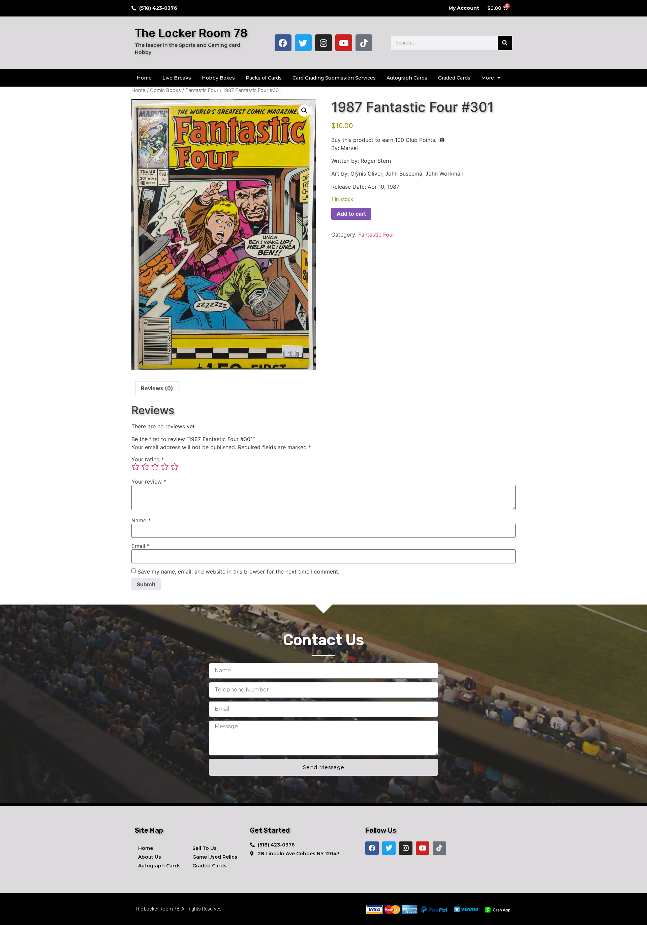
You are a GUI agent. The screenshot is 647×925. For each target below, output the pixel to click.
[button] (304, 110)
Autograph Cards (407, 78)
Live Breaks (176, 78)
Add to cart (351, 213)
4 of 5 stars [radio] (165, 467)
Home (144, 78)
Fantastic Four (201, 90)
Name (141, 520)
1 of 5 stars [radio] (135, 467)
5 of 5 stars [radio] (175, 467)
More (487, 78)
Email (140, 546)
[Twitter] (303, 42)
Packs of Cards (264, 78)
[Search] (505, 43)
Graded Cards (454, 78)
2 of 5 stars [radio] (145, 467)
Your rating (147, 459)
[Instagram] (323, 42)
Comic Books (165, 90)
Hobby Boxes (218, 78)
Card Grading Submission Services (334, 78)
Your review (148, 481)
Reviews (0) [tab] (157, 388)
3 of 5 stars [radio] (155, 467)
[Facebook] (283, 42)
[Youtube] (343, 42)
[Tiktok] (364, 42)
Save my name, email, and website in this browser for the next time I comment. (238, 571)
